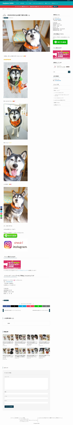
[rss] (68, 0)
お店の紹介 (56, 88)
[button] (6, 306)
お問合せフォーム (57, 104)
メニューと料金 (22, 417)
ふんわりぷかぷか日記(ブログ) (59, 100)
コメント (7, 376)
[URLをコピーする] (46, 306)
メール (6, 396)
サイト (6, 400)
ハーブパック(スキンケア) (59, 92)
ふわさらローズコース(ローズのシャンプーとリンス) (62, 95)
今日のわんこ (6, 300)
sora (9, 323)
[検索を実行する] (69, 72)
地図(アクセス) (56, 102)
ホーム (12, 417)
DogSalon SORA (8, 3)
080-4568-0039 (9, 281)
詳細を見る (55, 6)
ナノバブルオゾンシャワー (22, 270)
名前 (5, 391)
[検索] (69, 0)
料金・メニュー (57, 90)
